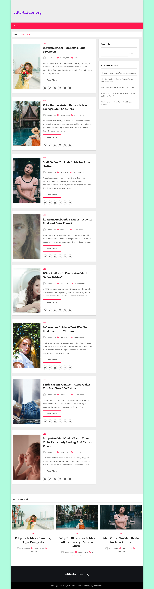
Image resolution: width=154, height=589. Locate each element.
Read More (52, 80)
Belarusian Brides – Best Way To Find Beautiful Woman (65, 329)
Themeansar (98, 586)
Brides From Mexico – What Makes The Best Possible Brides (67, 387)
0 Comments (80, 58)
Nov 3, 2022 (64, 337)
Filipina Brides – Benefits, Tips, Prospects (64, 50)
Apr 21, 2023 (65, 115)
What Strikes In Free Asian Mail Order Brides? (65, 275)
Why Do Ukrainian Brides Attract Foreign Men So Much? (65, 107)
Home (16, 26)
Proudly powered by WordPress (63, 586)
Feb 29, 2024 (65, 58)
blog (44, 43)
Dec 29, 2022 (65, 283)
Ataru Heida (51, 58)
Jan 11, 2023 (64, 230)
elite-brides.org (27, 12)
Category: (25, 34)
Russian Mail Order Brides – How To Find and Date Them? (68, 222)
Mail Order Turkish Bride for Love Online (66, 164)
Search (105, 44)
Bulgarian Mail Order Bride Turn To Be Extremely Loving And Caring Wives (67, 442)
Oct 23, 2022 (65, 395)
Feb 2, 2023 (64, 172)
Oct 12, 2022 (65, 452)
